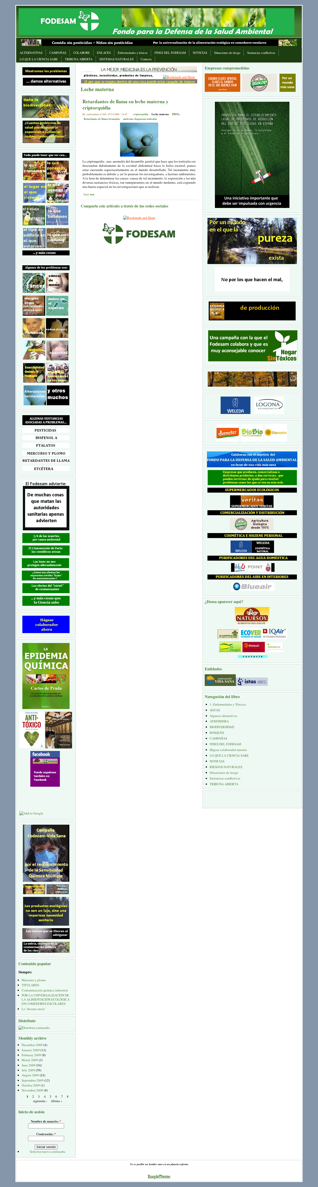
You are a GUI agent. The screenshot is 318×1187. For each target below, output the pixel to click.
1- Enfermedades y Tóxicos (228, 704)
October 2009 (31, 1085)
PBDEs (176, 114)
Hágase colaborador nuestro (228, 749)
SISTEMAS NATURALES (116, 59)
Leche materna (160, 114)
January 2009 (31, 1050)
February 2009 (31, 1055)
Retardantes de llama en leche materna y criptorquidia (125, 104)
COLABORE (81, 53)
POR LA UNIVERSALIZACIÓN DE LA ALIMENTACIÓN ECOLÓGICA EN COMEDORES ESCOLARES (46, 999)
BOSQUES (217, 732)
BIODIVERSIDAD (222, 727)
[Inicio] (156, 21)
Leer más (89, 194)
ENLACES (104, 53)
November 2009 (32, 1090)
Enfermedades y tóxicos (133, 53)
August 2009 (30, 1075)
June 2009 (29, 1065)
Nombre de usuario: (46, 1121)
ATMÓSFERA (219, 721)
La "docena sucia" (34, 1009)
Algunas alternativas (223, 715)
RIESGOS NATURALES (226, 767)
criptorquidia (140, 114)
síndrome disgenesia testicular (140, 119)
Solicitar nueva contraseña (47, 1151)
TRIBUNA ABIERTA (78, 59)
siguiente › (40, 1100)
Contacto (146, 59)
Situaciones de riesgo (227, 53)
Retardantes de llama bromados (102, 119)
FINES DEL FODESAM (170, 53)
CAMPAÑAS (57, 53)
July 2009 (28, 1070)
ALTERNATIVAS (31, 53)
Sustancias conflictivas (261, 53)
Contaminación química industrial (45, 990)
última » (56, 1100)
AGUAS (215, 710)
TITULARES (30, 985)
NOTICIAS (200, 53)
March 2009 (30, 1060)
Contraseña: (46, 1134)
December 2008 (32, 1045)
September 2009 (32, 1080)
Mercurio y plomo (34, 980)
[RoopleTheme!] (159, 1177)
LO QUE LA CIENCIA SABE (39, 59)
